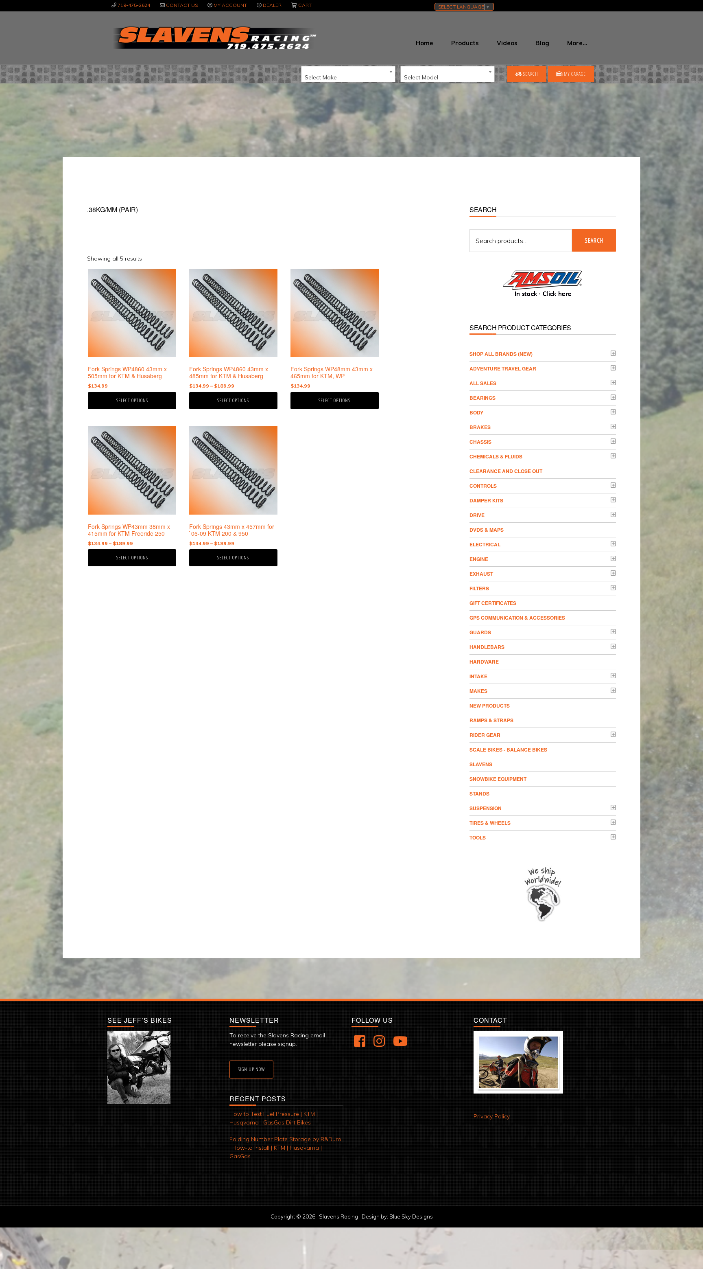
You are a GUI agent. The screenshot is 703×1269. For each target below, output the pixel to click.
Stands (479, 793)
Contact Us (182, 5)
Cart (305, 5)
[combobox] (348, 74)
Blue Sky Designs (411, 1216)
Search (530, 73)
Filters (479, 588)
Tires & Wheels (490, 822)
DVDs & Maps (486, 529)
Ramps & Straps (491, 720)
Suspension (485, 808)
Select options (132, 400)
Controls (483, 485)
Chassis (480, 441)
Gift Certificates (492, 603)
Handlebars (486, 647)
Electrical (484, 544)
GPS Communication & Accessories (517, 617)
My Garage (574, 73)
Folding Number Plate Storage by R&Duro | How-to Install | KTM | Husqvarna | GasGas (285, 1147)
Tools (477, 837)
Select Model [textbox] (421, 77)
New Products (489, 705)
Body (476, 412)
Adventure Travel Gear (502, 368)
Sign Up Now (251, 1069)
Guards (480, 632)
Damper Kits (486, 500)
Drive (477, 515)
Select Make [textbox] (321, 77)
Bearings (482, 397)
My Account (230, 5)
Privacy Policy (492, 1116)
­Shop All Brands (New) (501, 353)
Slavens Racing (213, 37)
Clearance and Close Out (505, 471)
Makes (478, 691)
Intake (478, 676)
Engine (478, 559)
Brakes (480, 427)
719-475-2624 (134, 5)
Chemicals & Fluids (495, 456)
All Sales (482, 383)
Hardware (484, 661)
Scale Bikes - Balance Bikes (508, 749)
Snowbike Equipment (497, 778)
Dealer (272, 5)
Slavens (480, 764)
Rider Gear (484, 735)
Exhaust (481, 573)
